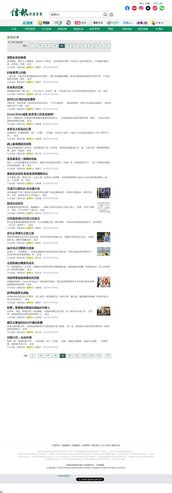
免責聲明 (86, 445)
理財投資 (21, 67)
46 (40, 46)
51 (76, 46)
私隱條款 (76, 445)
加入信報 (106, 445)
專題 (110, 28)
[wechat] (162, 8)
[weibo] (155, 8)
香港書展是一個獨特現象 (22, 158)
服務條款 (66, 445)
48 (54, 46)
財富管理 (95, 28)
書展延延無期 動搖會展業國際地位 (27, 173)
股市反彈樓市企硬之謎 (20, 233)
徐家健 (38, 124)
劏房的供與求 (15, 203)
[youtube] (134, 8)
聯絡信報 (116, 445)
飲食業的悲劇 (15, 87)
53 (91, 46)
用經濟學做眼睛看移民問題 (23, 277)
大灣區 (159, 28)
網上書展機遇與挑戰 (19, 144)
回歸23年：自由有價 (19, 337)
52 (83, 46)
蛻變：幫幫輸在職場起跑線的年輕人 (28, 307)
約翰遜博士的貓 (16, 72)
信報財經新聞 (63, 476)
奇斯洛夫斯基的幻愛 (19, 129)
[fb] (127, 8)
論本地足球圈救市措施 (20, 248)
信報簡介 (56, 445)
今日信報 (46, 28)
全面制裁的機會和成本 (20, 263)
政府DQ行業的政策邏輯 (21, 99)
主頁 (13, 28)
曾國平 (38, 67)
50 (69, 46)
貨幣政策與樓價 (16, 57)
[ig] (141, 8)
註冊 (147, 3)
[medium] (148, 8)
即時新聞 (30, 28)
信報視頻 (127, 28)
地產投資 (78, 28)
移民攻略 (143, 28)
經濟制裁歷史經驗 (18, 292)
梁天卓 (38, 94)
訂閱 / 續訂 (158, 3)
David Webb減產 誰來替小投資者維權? (30, 114)
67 (107, 46)
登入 (142, 3)
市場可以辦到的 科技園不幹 (23, 188)
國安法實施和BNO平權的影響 (25, 322)
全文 (29, 64)
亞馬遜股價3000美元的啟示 (23, 218)
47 (47, 46)
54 (98, 46)
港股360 (62, 28)
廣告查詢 (96, 445)
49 (62, 46)
